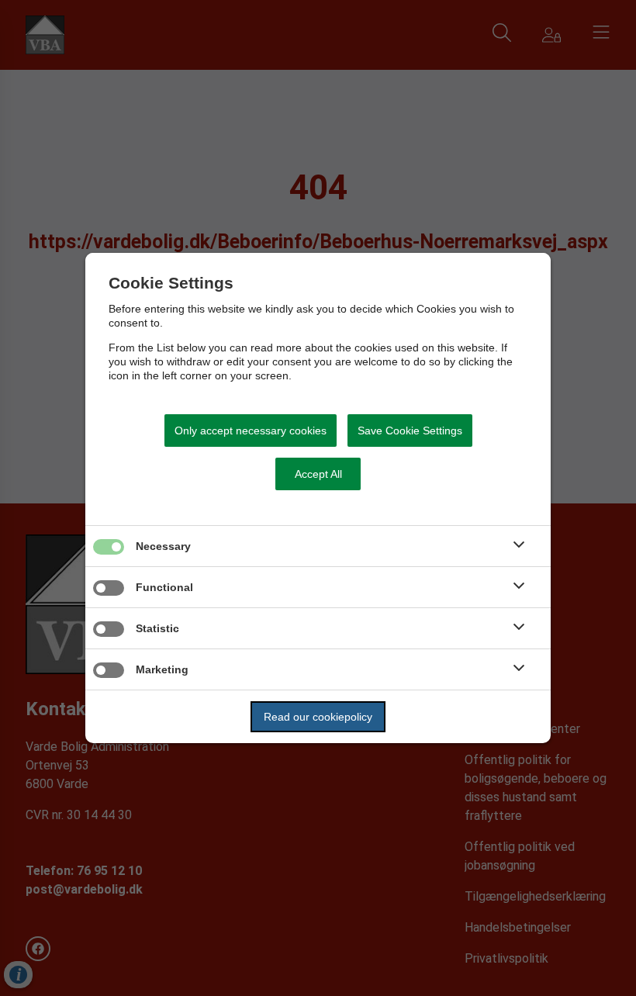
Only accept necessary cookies (251, 430)
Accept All (318, 474)
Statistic (157, 628)
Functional (164, 587)
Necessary (163, 546)
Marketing (162, 669)
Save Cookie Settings (410, 430)
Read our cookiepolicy (318, 717)
